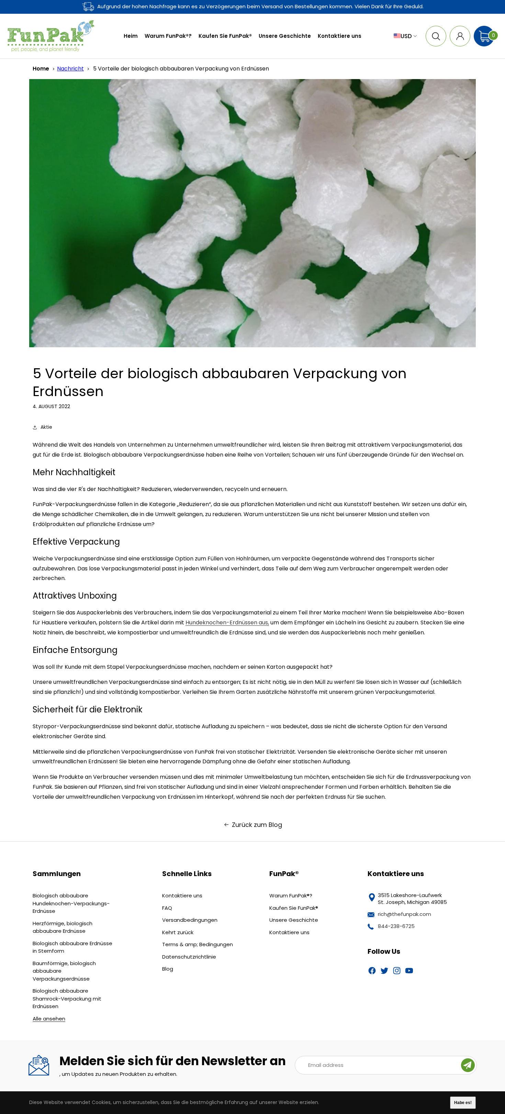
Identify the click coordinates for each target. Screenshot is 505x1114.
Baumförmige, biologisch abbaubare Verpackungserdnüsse (64, 971)
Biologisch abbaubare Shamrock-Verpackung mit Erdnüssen (67, 998)
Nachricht (70, 69)
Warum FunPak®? (290, 895)
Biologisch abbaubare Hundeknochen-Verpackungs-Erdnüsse (71, 903)
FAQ (167, 907)
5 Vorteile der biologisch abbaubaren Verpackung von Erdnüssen (181, 69)
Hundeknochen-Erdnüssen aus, (227, 622)
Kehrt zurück (177, 932)
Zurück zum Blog (257, 824)
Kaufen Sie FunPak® (293, 907)
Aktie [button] (46, 427)
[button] (436, 36)
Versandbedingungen (189, 920)
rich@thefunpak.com (404, 914)
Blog (167, 968)
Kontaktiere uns (182, 895)
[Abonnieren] (468, 1065)
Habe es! (463, 1102)
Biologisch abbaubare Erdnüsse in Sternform (72, 947)
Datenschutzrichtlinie (189, 956)
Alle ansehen (49, 1018)
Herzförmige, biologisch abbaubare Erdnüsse (62, 927)
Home (41, 69)
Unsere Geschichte (293, 920)
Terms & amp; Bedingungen (197, 944)
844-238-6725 (396, 926)
